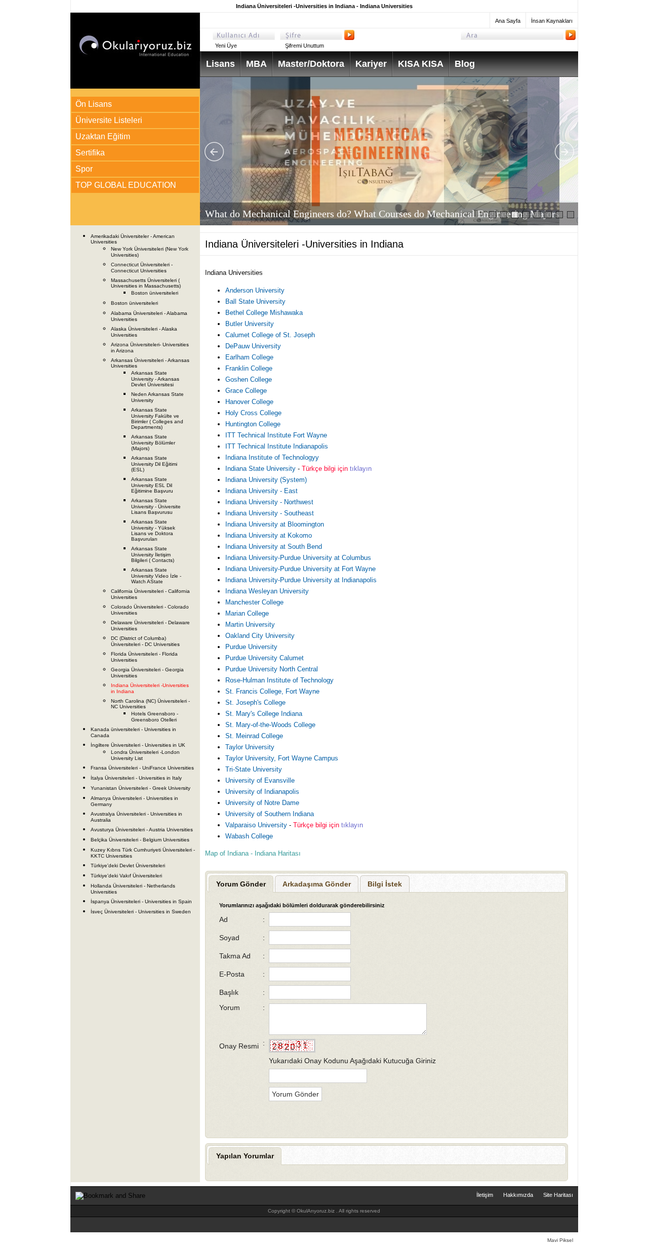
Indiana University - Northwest (269, 502)
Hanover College (249, 402)
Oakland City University (260, 635)
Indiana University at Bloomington (274, 524)
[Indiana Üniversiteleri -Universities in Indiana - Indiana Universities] (135, 86)
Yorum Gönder (241, 884)
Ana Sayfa (507, 21)
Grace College (246, 390)
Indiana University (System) (266, 480)
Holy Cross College (253, 413)
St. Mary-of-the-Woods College (270, 725)
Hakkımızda (518, 1195)
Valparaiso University (257, 825)
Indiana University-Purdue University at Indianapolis (301, 580)
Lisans (220, 64)
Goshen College (248, 379)
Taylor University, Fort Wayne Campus (281, 758)
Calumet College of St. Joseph (270, 335)
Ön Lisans (93, 104)
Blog (465, 64)
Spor (84, 169)
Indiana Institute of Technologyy (272, 457)
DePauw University (253, 346)
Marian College (247, 613)
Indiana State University (261, 468)
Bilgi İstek (385, 884)
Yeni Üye (226, 46)
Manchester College (254, 602)
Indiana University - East (261, 491)
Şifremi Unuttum (304, 46)
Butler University (249, 324)
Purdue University (251, 647)
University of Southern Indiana (269, 814)
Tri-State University (253, 769)
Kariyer (371, 64)
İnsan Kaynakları (552, 21)
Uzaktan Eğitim (102, 136)
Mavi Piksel (560, 1240)
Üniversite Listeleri (108, 120)
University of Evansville (260, 780)
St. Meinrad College (254, 736)
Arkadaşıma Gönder (316, 884)
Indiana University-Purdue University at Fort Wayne (300, 569)
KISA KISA (420, 64)
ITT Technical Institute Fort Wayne (276, 435)
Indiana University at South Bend (273, 546)
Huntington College (252, 424)
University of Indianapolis (262, 791)
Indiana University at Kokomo (268, 535)
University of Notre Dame (262, 803)
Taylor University (249, 747)
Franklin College (248, 368)
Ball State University (255, 301)
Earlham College (249, 357)
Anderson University (255, 290)
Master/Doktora (311, 64)
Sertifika (90, 152)
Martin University (250, 624)
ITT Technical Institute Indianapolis (276, 446)
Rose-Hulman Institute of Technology (279, 680)
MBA (256, 64)
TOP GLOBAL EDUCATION (125, 185)
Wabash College (249, 836)
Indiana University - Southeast (269, 513)
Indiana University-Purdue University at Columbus (298, 557)
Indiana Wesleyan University (267, 591)
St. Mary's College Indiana (263, 713)
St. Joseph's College (255, 702)
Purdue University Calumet (264, 658)
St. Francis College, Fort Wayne (272, 691)
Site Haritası (558, 1195)
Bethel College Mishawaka (264, 312)
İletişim (484, 1195)
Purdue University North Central (271, 669)
